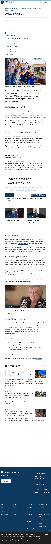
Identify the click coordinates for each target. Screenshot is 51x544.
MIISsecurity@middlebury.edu (41, 489)
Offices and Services (43, 507)
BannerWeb (29, 504)
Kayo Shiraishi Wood (20, 415)
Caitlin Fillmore (18, 397)
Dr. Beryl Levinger (26, 281)
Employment (29, 524)
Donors (2, 507)
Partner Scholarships (9, 10)
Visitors (14, 514)
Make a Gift (6, 481)
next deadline (29, 347)
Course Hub (29, 514)
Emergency (29, 521)
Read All (44, 365)
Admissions (27, 8)
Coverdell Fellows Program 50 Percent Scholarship (17, 38)
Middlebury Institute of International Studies (14, 8)
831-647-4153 (42, 488)
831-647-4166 (44, 483)
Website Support (42, 526)
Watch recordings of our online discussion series (18, 323)
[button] (40, 3)
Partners (15, 507)
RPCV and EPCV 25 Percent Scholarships (15, 35)
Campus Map (29, 507)
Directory (29, 518)
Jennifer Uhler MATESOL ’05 (21, 377)
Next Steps (9, 49)
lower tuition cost (34, 148)
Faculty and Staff (4, 514)
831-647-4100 (38, 480)
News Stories (9, 391)
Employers (3, 511)
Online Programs (10, 41)
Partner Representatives (12, 51)
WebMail (40, 523)
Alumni (2, 504)
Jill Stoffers (39, 358)
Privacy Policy (27, 541)
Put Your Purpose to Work (12, 33)
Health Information (43, 504)
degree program (20, 342)
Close (46, 534)
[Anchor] (26, 107)
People (7, 371)
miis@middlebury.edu (39, 484)
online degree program (26, 146)
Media (14, 504)
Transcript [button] (10, 313)
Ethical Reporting (30, 528)
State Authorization (43, 519)
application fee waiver (19, 345)
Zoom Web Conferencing (44, 530)
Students (15, 511)
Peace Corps (10, 136)
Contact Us (29, 511)
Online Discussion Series (12, 46)
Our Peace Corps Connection (13, 43)
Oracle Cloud (41, 511)
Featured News (10, 54)
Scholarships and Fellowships (37, 8)
